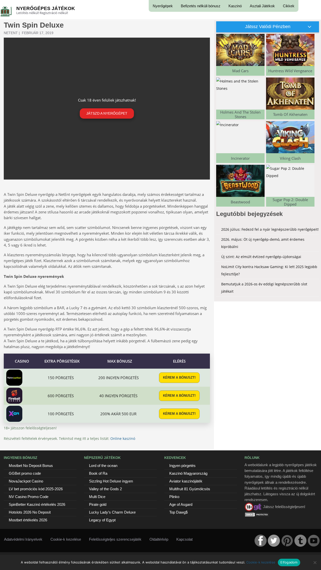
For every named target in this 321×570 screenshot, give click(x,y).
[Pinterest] (287, 541)
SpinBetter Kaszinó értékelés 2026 (37, 504)
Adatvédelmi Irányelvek (23, 539)
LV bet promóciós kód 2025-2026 (36, 489)
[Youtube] (314, 541)
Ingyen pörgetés (182, 465)
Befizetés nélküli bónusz (200, 6)
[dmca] (257, 514)
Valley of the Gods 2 (105, 489)
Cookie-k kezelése (65, 539)
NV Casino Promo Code (28, 497)
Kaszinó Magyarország (188, 473)
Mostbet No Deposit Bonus (31, 465)
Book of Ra (98, 473)
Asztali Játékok (262, 6)
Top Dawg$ (178, 512)
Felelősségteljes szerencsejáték (115, 539)
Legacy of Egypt (102, 520)
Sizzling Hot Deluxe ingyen (111, 481)
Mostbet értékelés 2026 (28, 520)
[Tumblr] (300, 541)
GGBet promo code (25, 473)
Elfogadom (288, 562)
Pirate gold (97, 504)
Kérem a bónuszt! (179, 377)
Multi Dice (97, 497)
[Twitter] (274, 541)
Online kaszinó (122, 438)
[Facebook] (261, 541)
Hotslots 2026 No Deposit (30, 512)
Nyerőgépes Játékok (45, 8)
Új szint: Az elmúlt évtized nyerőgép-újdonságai (261, 256)
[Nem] (314, 562)
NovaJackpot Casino (26, 481)
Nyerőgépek (163, 6)
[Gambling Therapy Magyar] (253, 507)
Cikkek (288, 6)
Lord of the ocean (103, 465)
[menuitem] (163, 6)
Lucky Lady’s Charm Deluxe (112, 512)
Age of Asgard (180, 504)
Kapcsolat (184, 539)
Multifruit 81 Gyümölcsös (189, 489)
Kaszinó (235, 6)
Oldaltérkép (158, 539)
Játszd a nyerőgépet (106, 113)
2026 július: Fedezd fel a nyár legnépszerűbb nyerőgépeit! (270, 229)
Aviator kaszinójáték (185, 481)
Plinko (174, 497)
